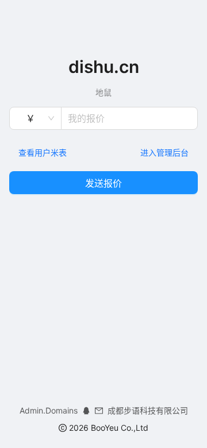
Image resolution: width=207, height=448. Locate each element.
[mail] (99, 410)
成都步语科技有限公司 (148, 410)
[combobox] (30, 118)
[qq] (86, 410)
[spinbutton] (129, 118)
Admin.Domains (49, 410)
